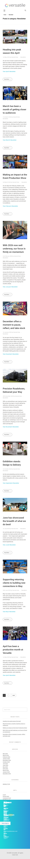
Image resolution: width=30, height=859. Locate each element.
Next (9, 695)
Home (5, 14)
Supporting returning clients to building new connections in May (14, 582)
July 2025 (5, 763)
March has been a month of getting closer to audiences (14, 109)
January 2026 (6, 758)
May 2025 (5, 767)
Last (13, 695)
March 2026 (6, 755)
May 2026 (5, 753)
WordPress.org (6, 799)
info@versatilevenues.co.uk (10, 831)
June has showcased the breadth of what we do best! (14, 521)
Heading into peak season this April (12, 721)
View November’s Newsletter (11, 427)
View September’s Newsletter (11, 483)
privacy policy (11, 815)
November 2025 (7, 760)
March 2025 (6, 770)
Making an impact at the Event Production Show (15, 727)
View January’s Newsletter (10, 287)
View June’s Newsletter (9, 545)
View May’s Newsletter (9, 611)
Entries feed (6, 796)
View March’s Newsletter (9, 140)
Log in (4, 794)
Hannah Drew (14, 57)
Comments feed (7, 798)
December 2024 (7, 773)
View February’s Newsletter (10, 206)
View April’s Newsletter (9, 71)
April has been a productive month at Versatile (13, 649)
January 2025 (6, 772)
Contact (6, 828)
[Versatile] (15, 5)
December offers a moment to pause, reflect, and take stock (14, 324)
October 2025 (6, 762)
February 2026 (6, 757)
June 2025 (5, 765)
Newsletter (23, 57)
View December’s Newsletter (11, 354)
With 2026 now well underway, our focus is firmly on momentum (14, 248)
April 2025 (5, 768)
